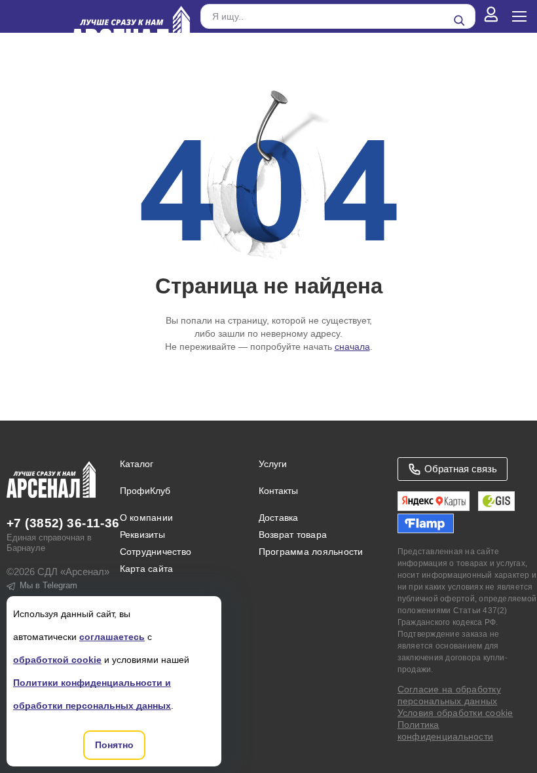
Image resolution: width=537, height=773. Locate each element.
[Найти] (459, 20)
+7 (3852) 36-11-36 (63, 523)
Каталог (136, 464)
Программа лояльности (311, 551)
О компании (146, 517)
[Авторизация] (491, 16)
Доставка (279, 517)
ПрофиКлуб (145, 490)
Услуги (273, 464)
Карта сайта (147, 568)
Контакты (278, 490)
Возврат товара (293, 534)
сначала (352, 346)
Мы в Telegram (48, 585)
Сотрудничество (155, 551)
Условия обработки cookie (455, 712)
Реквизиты (142, 534)
